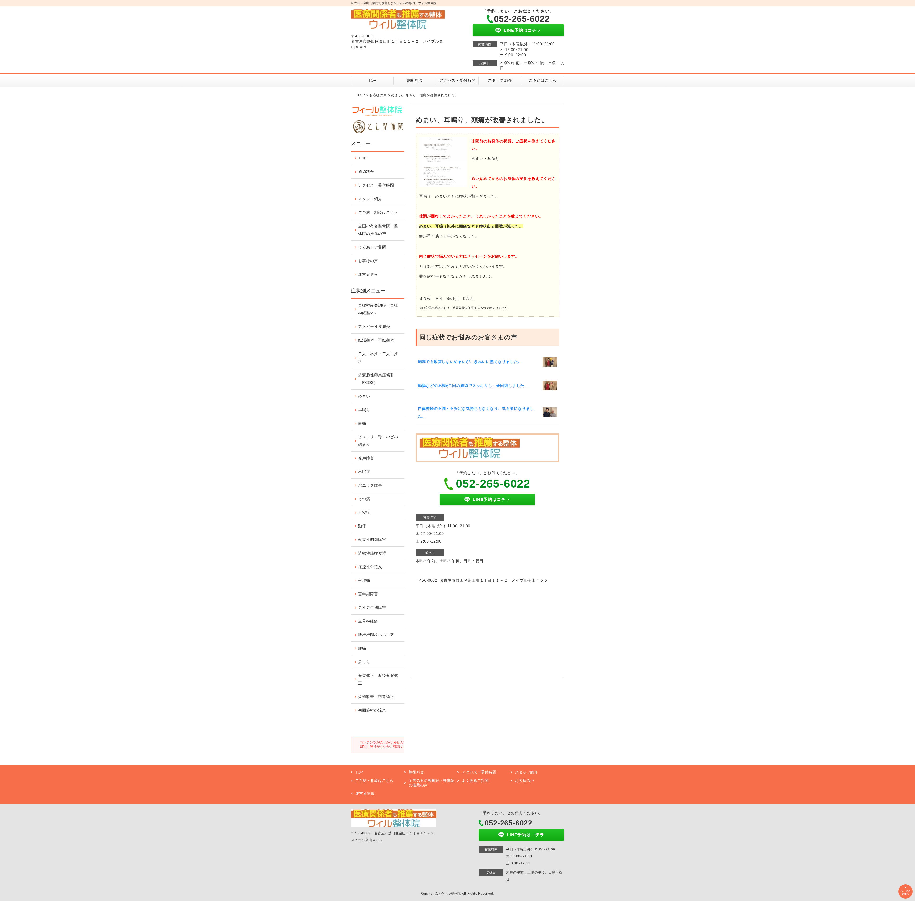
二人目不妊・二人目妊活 (378, 357)
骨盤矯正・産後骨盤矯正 (378, 679)
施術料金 (415, 80)
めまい (364, 396)
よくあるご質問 (372, 247)
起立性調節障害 (372, 540)
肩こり (364, 662)
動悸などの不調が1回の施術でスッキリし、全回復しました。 (473, 386)
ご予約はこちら (543, 80)
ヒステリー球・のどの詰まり (378, 441)
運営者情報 (368, 274)
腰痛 (362, 648)
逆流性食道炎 (370, 567)
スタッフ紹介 (500, 80)
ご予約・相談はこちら (378, 212)
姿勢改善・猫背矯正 (376, 697)
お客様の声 (378, 95)
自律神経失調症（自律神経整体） (378, 309)
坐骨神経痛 (368, 621)
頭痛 (362, 423)
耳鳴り (364, 410)
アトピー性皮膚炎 (374, 327)
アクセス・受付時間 (457, 80)
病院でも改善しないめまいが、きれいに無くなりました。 (470, 362)
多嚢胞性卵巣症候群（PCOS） (376, 379)
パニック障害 (370, 485)
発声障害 (366, 458)
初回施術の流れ (372, 710)
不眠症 (364, 472)
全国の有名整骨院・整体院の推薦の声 (378, 230)
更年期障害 (368, 594)
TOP (372, 80)
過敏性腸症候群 (372, 553)
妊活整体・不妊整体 (376, 340)
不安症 (364, 512)
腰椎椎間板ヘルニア (376, 635)
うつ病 (364, 499)
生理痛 (364, 580)
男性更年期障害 (372, 608)
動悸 (362, 526)
